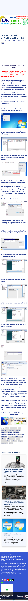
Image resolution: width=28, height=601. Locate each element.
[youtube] (7, 580)
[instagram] (5, 580)
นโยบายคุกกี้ (3, 598)
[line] (10, 580)
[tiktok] (13, 580)
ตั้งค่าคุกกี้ (20, 596)
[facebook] (2, 580)
